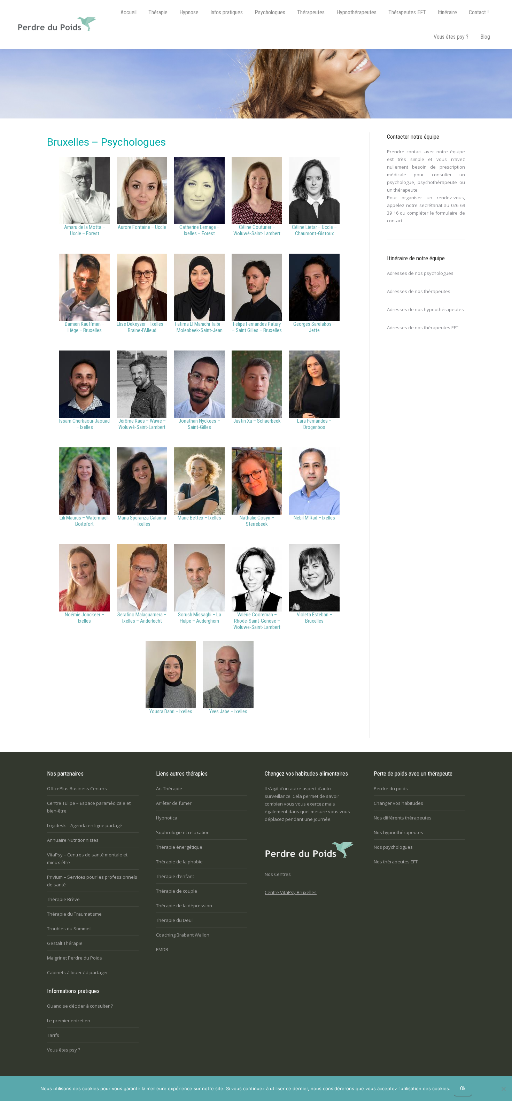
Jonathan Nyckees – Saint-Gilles (199, 424)
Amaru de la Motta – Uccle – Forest (84, 230)
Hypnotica (166, 818)
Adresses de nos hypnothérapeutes (425, 309)
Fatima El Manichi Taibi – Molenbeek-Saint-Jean (199, 327)
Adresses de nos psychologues (420, 273)
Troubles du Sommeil (69, 928)
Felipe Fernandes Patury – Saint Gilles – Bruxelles (257, 327)
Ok (463, 1088)
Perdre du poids (391, 788)
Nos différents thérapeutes (403, 818)
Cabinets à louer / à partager (77, 972)
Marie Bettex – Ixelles (199, 518)
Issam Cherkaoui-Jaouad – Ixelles (84, 424)
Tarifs (53, 1035)
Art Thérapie (169, 788)
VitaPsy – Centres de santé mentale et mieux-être (87, 858)
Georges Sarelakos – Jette (314, 327)
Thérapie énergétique (179, 847)
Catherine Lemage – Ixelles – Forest (199, 230)
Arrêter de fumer (174, 803)
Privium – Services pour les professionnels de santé (92, 881)
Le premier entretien (68, 1020)
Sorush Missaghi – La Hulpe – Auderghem (199, 617)
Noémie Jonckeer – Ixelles (84, 617)
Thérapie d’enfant (175, 876)
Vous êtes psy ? (63, 1050)
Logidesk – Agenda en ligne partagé (84, 825)
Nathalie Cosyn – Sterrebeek (257, 521)
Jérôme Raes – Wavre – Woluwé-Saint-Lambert (142, 424)
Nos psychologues (393, 847)
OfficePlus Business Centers (77, 788)
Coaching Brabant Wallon (182, 935)
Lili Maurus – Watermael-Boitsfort (84, 521)
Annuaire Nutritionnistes (73, 840)
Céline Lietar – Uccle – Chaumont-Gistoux (314, 230)
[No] (503, 1088)
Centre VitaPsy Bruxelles (291, 892)
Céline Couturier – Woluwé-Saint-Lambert (256, 230)
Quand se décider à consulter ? (80, 1006)
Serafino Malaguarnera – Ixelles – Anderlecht (141, 617)
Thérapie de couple (176, 891)
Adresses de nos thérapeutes (418, 291)
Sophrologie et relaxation (183, 832)
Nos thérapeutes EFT (396, 862)
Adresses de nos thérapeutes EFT (422, 327)
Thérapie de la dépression (184, 905)
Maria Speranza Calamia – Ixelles (142, 521)
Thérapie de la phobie (179, 862)
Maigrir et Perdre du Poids (74, 958)
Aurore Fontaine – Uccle (142, 227)
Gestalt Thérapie (65, 943)
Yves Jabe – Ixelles (228, 711)
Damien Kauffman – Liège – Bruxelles (84, 327)
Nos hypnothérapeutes (398, 832)
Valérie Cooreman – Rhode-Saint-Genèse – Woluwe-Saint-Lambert (256, 620)
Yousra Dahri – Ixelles (170, 711)
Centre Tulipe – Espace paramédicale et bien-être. (89, 807)
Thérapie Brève (63, 899)
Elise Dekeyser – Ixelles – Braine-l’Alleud (142, 327)
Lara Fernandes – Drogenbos (314, 424)
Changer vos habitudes (398, 803)
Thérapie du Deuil (175, 920)
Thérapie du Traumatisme (74, 914)
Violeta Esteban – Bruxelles (314, 617)
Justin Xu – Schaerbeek (257, 421)
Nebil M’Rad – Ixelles (314, 518)
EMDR (162, 949)
